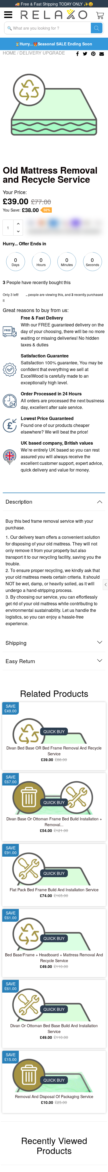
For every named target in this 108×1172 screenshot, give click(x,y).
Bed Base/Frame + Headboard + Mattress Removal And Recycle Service (54, 957)
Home (9, 53)
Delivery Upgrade (42, 53)
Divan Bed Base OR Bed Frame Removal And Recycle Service (54, 750)
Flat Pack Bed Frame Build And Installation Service (54, 889)
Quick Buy (54, 731)
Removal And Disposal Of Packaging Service (54, 1096)
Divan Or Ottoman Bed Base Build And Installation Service (54, 1028)
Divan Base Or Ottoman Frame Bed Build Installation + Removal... (54, 821)
